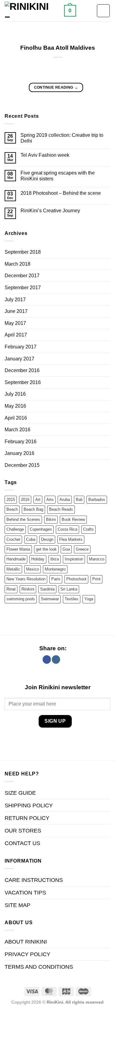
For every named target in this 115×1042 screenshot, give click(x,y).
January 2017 (19, 358)
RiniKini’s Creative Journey (50, 210)
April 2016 (16, 418)
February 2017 (20, 346)
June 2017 (16, 311)
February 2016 (20, 441)
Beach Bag (33, 509)
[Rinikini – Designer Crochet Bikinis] (32, 10)
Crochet (13, 539)
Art (37, 499)
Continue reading (56, 87)
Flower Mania (18, 549)
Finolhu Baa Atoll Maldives (57, 47)
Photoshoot (76, 579)
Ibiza (54, 559)
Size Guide (20, 793)
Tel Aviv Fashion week (45, 155)
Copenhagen (41, 529)
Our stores (23, 831)
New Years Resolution (25, 579)
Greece (82, 549)
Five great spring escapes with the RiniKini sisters (58, 175)
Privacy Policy (27, 954)
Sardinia (47, 589)
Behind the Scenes (23, 519)
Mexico (32, 569)
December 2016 (22, 370)
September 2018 (23, 252)
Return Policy (27, 818)
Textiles (72, 599)
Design (47, 539)
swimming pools (20, 599)
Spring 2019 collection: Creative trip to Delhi (62, 138)
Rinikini (27, 589)
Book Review (73, 519)
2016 (25, 499)
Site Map (17, 905)
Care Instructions (34, 880)
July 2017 (15, 299)
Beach (12, 509)
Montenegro (55, 569)
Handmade (15, 559)
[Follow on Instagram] (56, 659)
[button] (70, 10)
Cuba (30, 539)
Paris (55, 579)
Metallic (13, 569)
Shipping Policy (29, 805)
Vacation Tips (25, 893)
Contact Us (22, 843)
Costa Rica (67, 529)
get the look (46, 549)
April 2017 (16, 334)
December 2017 (22, 275)
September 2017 (23, 287)
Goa (66, 549)
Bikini (51, 519)
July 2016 (15, 394)
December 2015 (22, 465)
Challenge (15, 529)
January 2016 (19, 453)
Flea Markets (70, 539)
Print (96, 579)
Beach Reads (61, 509)
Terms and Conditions (39, 967)
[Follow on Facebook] (47, 659)
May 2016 (15, 406)
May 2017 (15, 323)
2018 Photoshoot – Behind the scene (61, 193)
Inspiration (74, 559)
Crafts (88, 529)
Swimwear (50, 599)
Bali (79, 499)
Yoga (88, 599)
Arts (50, 499)
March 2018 (17, 264)
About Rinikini (26, 942)
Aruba (64, 499)
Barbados (96, 499)
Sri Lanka (68, 589)
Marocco (96, 559)
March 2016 (17, 429)
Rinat (11, 589)
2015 (10, 499)
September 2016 (23, 382)
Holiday (37, 559)
